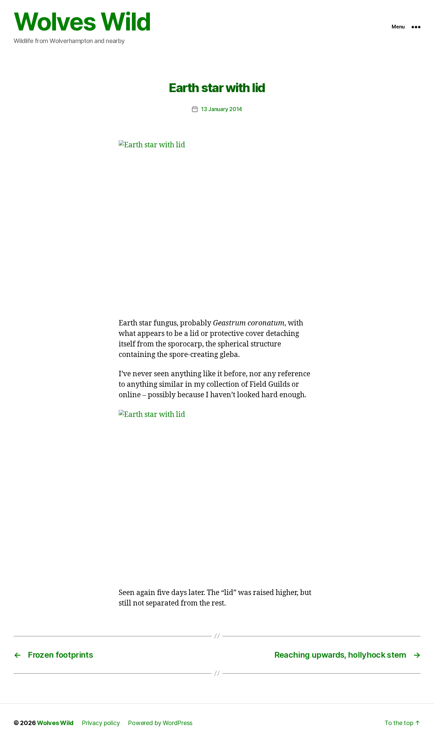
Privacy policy (101, 722)
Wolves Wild (82, 21)
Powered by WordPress (160, 722)
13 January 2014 (221, 109)
